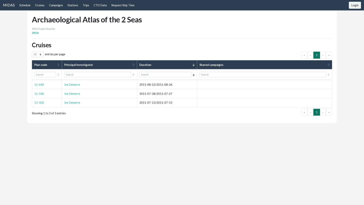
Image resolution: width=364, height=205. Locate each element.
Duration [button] (145, 64)
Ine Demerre (72, 84)
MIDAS (9, 5)
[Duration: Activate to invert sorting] (167, 74)
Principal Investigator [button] (78, 64)
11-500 (39, 102)
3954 (35, 33)
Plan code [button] (40, 64)
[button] (45, 74)
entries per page (55, 54)
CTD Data (100, 5)
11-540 (39, 93)
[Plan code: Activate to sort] (47, 74)
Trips (86, 5)
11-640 (39, 84)
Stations (72, 5)
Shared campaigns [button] (211, 64)
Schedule (25, 5)
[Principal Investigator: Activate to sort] (99, 74)
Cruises (40, 5)
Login (355, 5)
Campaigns (56, 5)
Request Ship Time (122, 5)
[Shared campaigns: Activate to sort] (264, 74)
